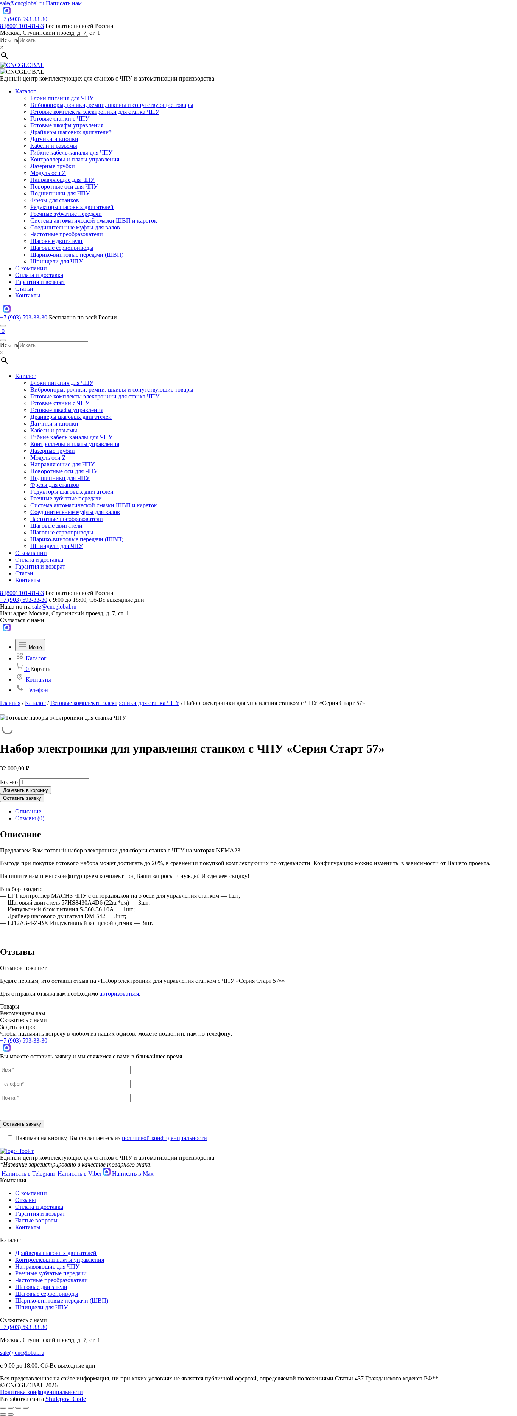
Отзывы (25, 1200)
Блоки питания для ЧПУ (61, 98)
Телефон (36, 690)
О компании (31, 268)
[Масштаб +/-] (26, 1408)
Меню (34, 647)
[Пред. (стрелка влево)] (3, 1414)
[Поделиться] (11, 1408)
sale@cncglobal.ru (22, 3)
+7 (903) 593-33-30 (23, 19)
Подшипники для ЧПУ (60, 193)
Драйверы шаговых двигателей (71, 132)
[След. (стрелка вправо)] (11, 1414)
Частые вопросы (36, 1220)
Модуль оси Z (48, 173)
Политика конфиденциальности (41, 1392)
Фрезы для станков (54, 200)
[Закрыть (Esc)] (3, 1408)
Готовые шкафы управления (66, 125)
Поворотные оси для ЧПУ (64, 186)
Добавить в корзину (25, 790)
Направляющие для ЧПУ (62, 180)
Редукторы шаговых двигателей (72, 207)
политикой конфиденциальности (164, 1138)
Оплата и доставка (39, 275)
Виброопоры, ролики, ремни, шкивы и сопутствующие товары (111, 105)
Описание (28, 811)
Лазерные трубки (52, 166)
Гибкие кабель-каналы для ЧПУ (71, 152)
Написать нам (64, 3)
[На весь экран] (18, 1408)
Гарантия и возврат (40, 282)
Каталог (25, 91)
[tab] (266, 811)
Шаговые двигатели (56, 241)
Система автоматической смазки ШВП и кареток (93, 220)
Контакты (27, 295)
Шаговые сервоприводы (61, 248)
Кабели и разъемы (53, 146)
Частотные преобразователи (66, 234)
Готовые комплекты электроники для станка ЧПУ (94, 111)
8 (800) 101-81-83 (22, 26)
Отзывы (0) (29, 818)
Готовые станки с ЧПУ (59, 118)
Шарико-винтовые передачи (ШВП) (76, 254)
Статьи (24, 288)
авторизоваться (119, 993)
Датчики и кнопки (54, 139)
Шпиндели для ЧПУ (56, 261)
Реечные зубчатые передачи (66, 214)
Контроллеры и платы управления (74, 159)
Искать (9, 40)
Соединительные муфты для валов (75, 227)
